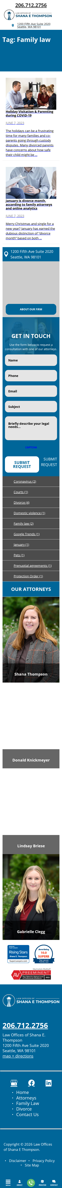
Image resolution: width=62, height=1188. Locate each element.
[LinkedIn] (49, 1082)
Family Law (27, 1103)
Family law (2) (24, 523)
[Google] (14, 1082)
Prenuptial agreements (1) (33, 565)
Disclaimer (17, 1161)
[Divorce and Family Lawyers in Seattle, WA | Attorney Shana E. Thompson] (27, 15)
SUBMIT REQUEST (22, 464)
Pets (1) (19, 555)
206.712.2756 (31, 5)
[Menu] (8, 1182)
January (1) (21, 544)
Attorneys (26, 1098)
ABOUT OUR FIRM (31, 309)
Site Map (32, 1165)
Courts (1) (21, 492)
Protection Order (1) (28, 576)
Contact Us (27, 1114)
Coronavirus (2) (25, 481)
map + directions (18, 1056)
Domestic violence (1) (29, 513)
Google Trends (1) (27, 534)
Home (22, 1092)
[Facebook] (31, 1082)
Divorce (24, 1109)
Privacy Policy (44, 1161)
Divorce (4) (21, 502)
